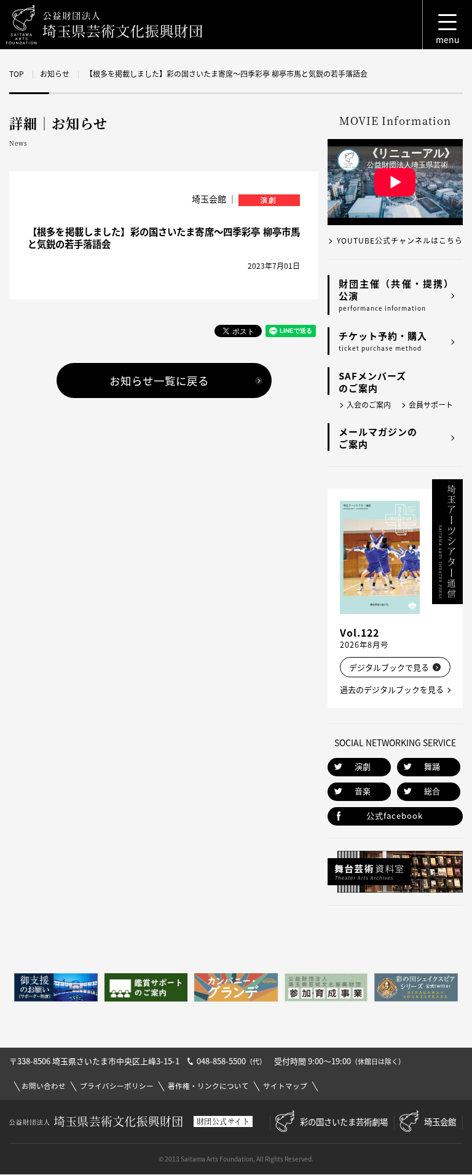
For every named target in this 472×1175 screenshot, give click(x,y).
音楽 (363, 791)
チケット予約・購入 (383, 340)
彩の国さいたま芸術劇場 (344, 1121)
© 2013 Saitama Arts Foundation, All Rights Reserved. (236, 1158)
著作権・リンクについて (208, 1086)
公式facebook (394, 815)
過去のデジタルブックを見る (392, 689)
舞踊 (432, 766)
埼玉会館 (440, 1121)
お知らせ (54, 73)
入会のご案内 (369, 404)
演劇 (363, 766)
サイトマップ (285, 1086)
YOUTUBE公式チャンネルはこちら (400, 240)
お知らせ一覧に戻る (159, 381)
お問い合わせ (44, 1086)
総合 (432, 791)
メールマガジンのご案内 (378, 438)
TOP (16, 73)
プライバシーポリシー (117, 1086)
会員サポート (431, 404)
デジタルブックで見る (389, 667)
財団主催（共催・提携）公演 (396, 295)
